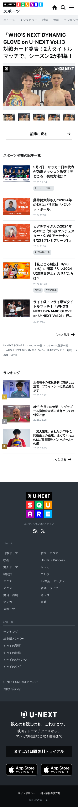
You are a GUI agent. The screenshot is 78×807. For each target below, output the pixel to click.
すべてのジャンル (15, 659)
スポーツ (9, 609)
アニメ (7, 588)
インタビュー (28, 20)
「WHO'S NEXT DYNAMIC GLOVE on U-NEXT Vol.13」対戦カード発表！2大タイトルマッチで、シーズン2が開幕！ (39, 350)
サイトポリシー (26, 793)
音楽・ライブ (49, 588)
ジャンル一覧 (34, 345)
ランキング (10, 631)
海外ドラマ (10, 567)
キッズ (45, 595)
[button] (71, 7)
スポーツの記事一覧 (57, 345)
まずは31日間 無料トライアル (39, 751)
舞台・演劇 (10, 595)
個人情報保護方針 (50, 793)
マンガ (7, 602)
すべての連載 (12, 652)
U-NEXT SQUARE (13, 345)
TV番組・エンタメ (53, 581)
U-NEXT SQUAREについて (20, 682)
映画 (6, 560)
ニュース (9, 20)
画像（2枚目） (11, 355)
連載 (56, 20)
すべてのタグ (12, 666)
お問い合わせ (12, 689)
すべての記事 (12, 645)
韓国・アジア (49, 553)
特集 (45, 20)
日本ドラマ (10, 553)
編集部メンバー (13, 638)
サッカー (46, 567)
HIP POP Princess (53, 560)
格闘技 (7, 574)
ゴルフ (45, 574)
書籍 (44, 602)
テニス (7, 581)
